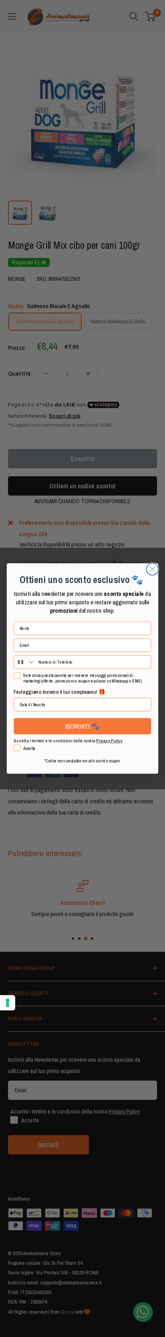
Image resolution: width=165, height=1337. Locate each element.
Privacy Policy (109, 741)
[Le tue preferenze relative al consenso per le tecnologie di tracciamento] (7, 1002)
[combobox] (24, 662)
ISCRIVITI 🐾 (82, 726)
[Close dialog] (152, 569)
